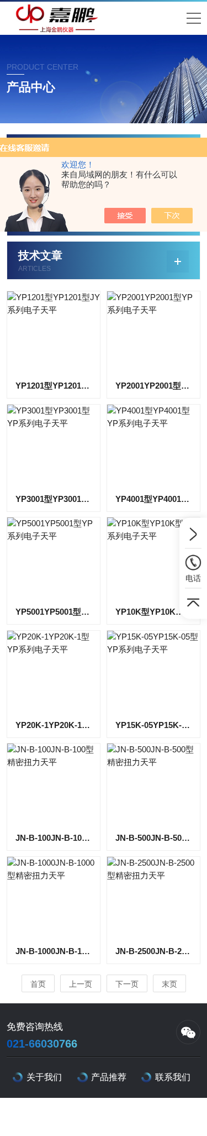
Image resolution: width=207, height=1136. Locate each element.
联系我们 (172, 1077)
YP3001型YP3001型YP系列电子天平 (53, 499)
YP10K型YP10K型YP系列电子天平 (153, 611)
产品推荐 (108, 1077)
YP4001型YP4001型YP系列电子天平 (153, 499)
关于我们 (44, 1077)
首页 (38, 984)
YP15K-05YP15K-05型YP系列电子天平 (153, 725)
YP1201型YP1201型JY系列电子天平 (53, 385)
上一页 (80, 984)
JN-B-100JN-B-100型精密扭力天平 (53, 837)
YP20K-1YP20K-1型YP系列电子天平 (53, 725)
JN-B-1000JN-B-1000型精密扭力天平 (53, 951)
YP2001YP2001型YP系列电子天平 (153, 385)
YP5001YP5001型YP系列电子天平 (53, 611)
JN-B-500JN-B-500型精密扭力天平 (153, 837)
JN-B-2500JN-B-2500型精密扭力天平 (153, 951)
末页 (169, 984)
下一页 (127, 984)
